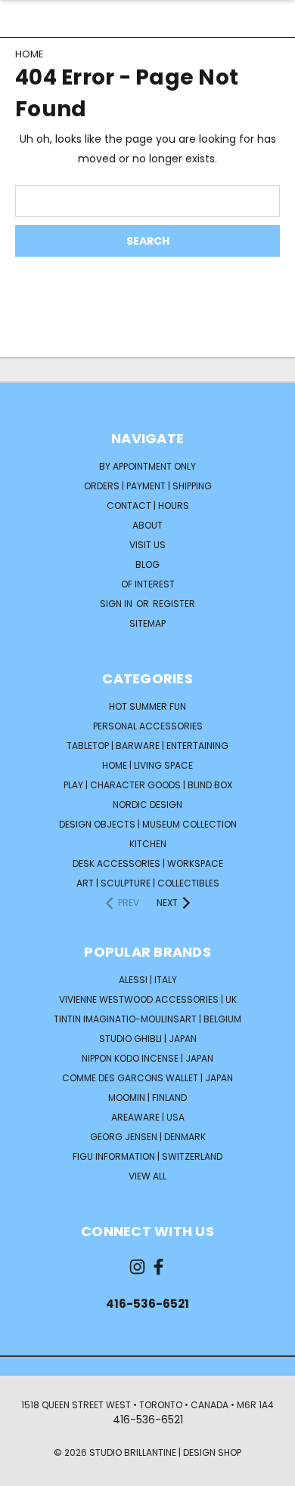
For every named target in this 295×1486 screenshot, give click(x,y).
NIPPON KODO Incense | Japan (147, 1058)
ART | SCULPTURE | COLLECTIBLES (147, 883)
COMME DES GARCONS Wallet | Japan (147, 1077)
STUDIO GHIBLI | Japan (148, 1038)
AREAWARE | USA (148, 1117)
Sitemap (147, 623)
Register (174, 603)
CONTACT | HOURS (148, 505)
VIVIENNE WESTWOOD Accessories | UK (148, 999)
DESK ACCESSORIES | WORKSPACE (148, 863)
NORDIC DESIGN (147, 804)
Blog (147, 564)
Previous (23, 1471)
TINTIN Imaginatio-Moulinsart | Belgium (147, 1019)
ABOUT (147, 525)
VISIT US (147, 544)
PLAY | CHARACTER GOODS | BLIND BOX (148, 784)
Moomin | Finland (147, 1097)
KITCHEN (147, 843)
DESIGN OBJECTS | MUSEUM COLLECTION (148, 824)
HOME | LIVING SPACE (147, 765)
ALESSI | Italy (148, 979)
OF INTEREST (148, 584)
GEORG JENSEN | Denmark (148, 1136)
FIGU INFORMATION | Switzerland (147, 1156)
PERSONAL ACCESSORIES (148, 726)
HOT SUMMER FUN (147, 706)
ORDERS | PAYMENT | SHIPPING (148, 485)
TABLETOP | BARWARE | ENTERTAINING (147, 745)
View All (147, 1176)
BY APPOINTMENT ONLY (147, 466)
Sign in (117, 603)
